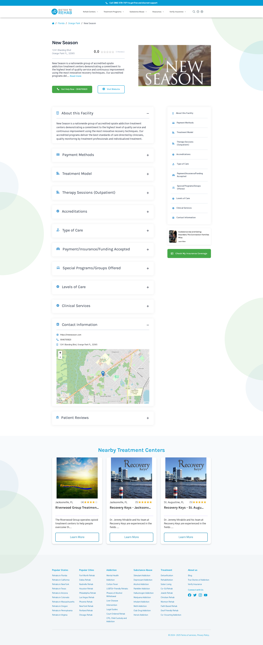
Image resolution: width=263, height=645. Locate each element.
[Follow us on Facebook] (189, 595)
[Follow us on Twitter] (195, 595)
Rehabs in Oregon (60, 606)
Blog (190, 576)
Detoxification (167, 576)
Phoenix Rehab (85, 602)
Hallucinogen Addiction (144, 593)
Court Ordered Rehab (115, 614)
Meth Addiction (140, 606)
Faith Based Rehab (169, 606)
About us (192, 570)
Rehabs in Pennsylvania (62, 611)
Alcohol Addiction (141, 584)
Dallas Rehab (85, 580)
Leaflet (146, 403)
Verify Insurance (195, 584)
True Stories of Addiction (198, 580)
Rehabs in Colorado (60, 597)
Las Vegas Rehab (86, 597)
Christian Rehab (168, 597)
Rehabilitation (167, 580)
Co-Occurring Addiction (171, 615)
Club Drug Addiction (142, 611)
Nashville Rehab (86, 584)
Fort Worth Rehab (87, 576)
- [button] (60, 357)
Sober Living (166, 584)
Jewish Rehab (167, 593)
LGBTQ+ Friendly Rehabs (117, 589)
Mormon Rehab (167, 602)
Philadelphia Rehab (87, 593)
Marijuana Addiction (142, 597)
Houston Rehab (86, 589)
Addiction (111, 570)
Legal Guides (112, 610)
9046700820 (65, 340)
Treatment (166, 570)
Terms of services (188, 635)
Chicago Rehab (85, 615)
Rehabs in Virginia (59, 615)
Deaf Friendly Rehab (169, 611)
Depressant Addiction (143, 580)
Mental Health (112, 576)
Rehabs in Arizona (60, 593)
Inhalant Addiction (141, 602)
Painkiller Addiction (142, 589)
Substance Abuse (143, 570)
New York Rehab (86, 606)
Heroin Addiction (141, 615)
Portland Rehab (86, 611)
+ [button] (60, 352)
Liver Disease (112, 601)
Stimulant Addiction (142, 576)
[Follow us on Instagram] (200, 595)
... (74, 76)
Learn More (77, 537)
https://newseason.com (70, 335)
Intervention (111, 605)
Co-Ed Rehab (167, 589)
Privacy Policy (203, 635)
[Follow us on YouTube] (205, 595)
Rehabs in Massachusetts (63, 602)
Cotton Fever (112, 584)
